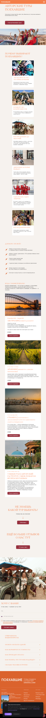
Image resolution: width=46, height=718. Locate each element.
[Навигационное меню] (44, 2)
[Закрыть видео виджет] (8, 695)
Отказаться (16, 714)
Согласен (8, 714)
